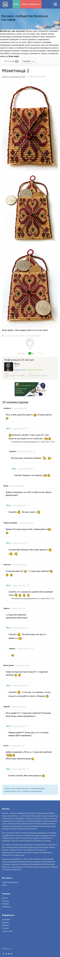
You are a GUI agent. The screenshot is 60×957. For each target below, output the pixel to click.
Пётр (16, 363)
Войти (16, 4)
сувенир (8, 336)
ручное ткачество (19, 336)
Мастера (5, 904)
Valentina (7, 564)
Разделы (5, 901)
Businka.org (6, 948)
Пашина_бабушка (10, 523)
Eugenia (6, 608)
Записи (5, 898)
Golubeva (7, 408)
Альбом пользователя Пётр (13, 76)
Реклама (5, 925)
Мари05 (6, 706)
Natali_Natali (8, 665)
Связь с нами (7, 931)
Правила (5, 922)
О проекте (6, 919)
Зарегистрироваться (30, 4)
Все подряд (11, 61)
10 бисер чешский (33, 336)
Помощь (5, 928)
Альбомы (28, 61)
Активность (6, 907)
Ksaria (6, 745)
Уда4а (5, 486)
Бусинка (5, 4)
